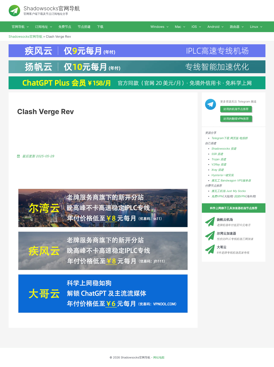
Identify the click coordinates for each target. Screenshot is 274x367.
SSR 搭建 (217, 154)
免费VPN (217, 196)
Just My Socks (236, 191)
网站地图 (158, 357)
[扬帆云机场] (210, 222)
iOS (194, 27)
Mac (178, 27)
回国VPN (240, 196)
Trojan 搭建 (218, 159)
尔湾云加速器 (226, 233)
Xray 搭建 (217, 169)
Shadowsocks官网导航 (52, 8)
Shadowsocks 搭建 (223, 148)
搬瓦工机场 (218, 191)
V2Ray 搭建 (218, 164)
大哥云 (221, 247)
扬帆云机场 (225, 219)
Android (213, 27)
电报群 (243, 138)
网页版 (234, 138)
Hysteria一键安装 (222, 175)
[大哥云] (210, 249)
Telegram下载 (220, 138)
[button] (27, 26)
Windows (157, 27)
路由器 (235, 27)
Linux (254, 27)
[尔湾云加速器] (210, 236)
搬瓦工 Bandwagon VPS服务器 (231, 180)
